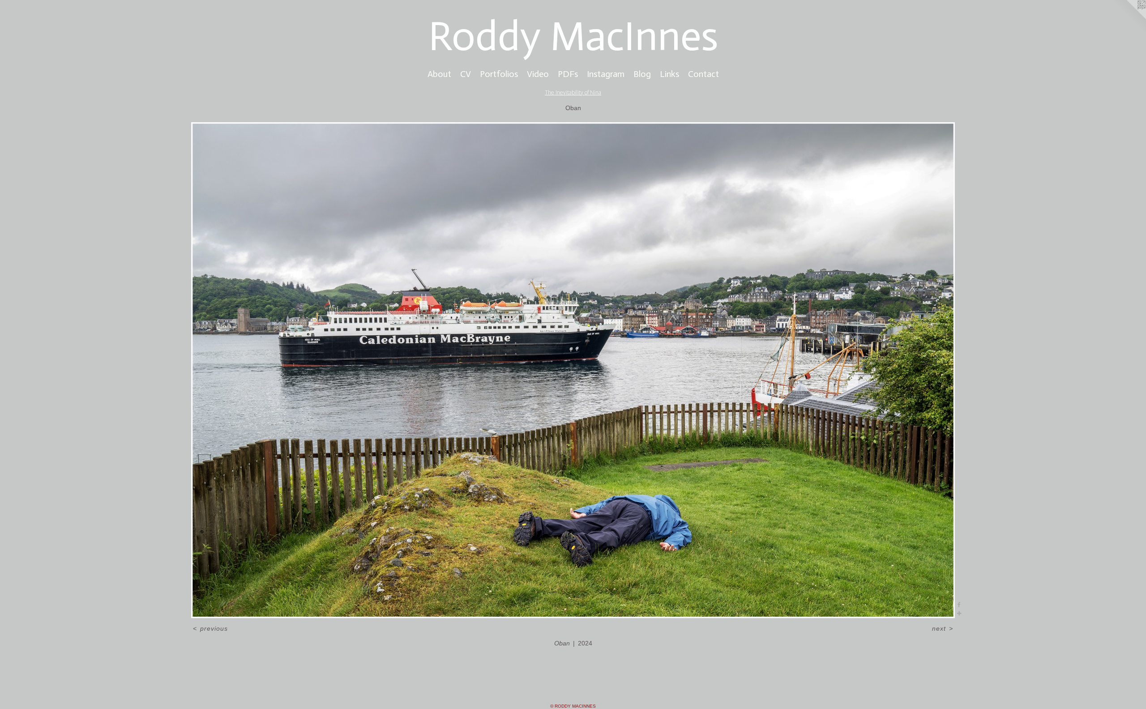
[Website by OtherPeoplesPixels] (1128, 18)
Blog (642, 73)
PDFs (568, 73)
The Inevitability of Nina (573, 92)
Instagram (605, 73)
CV (465, 73)
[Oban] (573, 370)
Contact (703, 73)
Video (538, 73)
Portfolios (499, 73)
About (439, 73)
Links (669, 73)
